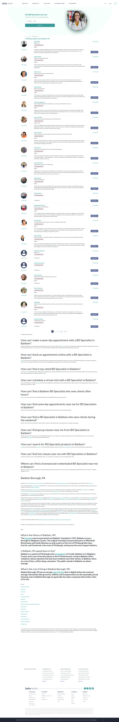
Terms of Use (85, 699)
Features (43, 693)
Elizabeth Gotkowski (39, 250)
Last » (65, 331)
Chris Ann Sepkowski (39, 102)
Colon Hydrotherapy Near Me (48, 673)
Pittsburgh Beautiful (25, 596)
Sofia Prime (29, 437)
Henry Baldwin (36, 485)
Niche (22, 594)
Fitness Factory (24, 614)
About (72, 693)
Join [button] (115, 3)
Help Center (85, 693)
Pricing (43, 697)
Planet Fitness (60, 511)
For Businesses (60, 697)
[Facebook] (87, 688)
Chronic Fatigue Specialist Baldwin (67, 675)
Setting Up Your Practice (47, 695)
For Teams (59, 695)
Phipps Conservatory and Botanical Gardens (61, 519)
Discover (47, 3)
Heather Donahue (38, 319)
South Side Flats (60, 497)
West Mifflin (39, 499)
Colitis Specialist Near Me (47, 671)
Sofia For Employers (61, 693)
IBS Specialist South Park (83, 675)
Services (25, 3)
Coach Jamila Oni (38, 163)
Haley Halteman (38, 288)
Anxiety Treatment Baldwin (65, 671)
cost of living (58, 572)
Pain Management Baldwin (65, 673)
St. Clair (82, 489)
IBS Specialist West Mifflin (83, 673)
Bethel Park (77, 499)
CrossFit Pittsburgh (32, 513)
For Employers (59, 3)
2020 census (90, 483)
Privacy (84, 701)
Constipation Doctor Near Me (48, 675)
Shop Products (32, 697)
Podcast (73, 703)
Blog (72, 701)
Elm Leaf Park (31, 510)
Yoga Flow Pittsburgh (72, 513)
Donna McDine (38, 235)
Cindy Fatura (37, 147)
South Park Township (65, 499)
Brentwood (23, 500)
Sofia (63, 346)
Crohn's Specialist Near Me (47, 677)
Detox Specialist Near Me (47, 679)
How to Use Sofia (32, 693)
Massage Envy (32, 514)
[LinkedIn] (93, 688)
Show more (44, 681)
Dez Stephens (37, 220)
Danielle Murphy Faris (39, 205)
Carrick (80, 497)
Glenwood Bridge (56, 491)
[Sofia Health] (7, 3)
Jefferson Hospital (46, 510)
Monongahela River (25, 491)
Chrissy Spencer (38, 117)
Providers (72, 3)
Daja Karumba (37, 193)
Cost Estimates (32, 705)
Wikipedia (23, 591)
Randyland (40, 519)
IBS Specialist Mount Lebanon (84, 677)
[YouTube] (90, 688)
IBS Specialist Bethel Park (83, 671)
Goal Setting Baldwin (64, 679)
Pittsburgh (40, 497)
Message (96, 41)
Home (26, 36)
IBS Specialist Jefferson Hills (84, 679)
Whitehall (91, 499)
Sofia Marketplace (67, 447)
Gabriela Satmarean (39, 263)
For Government (60, 699)
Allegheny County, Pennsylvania (37, 483)
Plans (58, 701)
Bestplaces (23, 589)
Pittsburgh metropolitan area (61, 483)
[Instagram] (85, 688)
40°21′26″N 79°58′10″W (35, 489)
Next (62, 331)
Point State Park (46, 519)
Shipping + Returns (86, 695)
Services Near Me (32, 699)
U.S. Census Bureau (32, 493)
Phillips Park (39, 510)
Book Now (94, 52)
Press (72, 699)
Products (35, 3)
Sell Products (44, 699)
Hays (87, 489)
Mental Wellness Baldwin (65, 677)
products (39, 447)
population (61, 554)
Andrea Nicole (37, 87)
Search (40, 25)
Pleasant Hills (50, 499)
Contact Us (85, 697)
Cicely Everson (38, 132)
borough (28, 483)
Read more (94, 719)
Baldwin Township (35, 487)
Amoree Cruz (37, 71)
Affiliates (73, 697)
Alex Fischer (37, 41)
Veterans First (32, 703)
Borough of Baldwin (25, 586)
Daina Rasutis (37, 178)
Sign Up (30, 695)
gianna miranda (38, 275)
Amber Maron (37, 56)
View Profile (24, 49)
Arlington (53, 497)
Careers (72, 695)
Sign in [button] (110, 3)
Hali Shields (37, 302)
